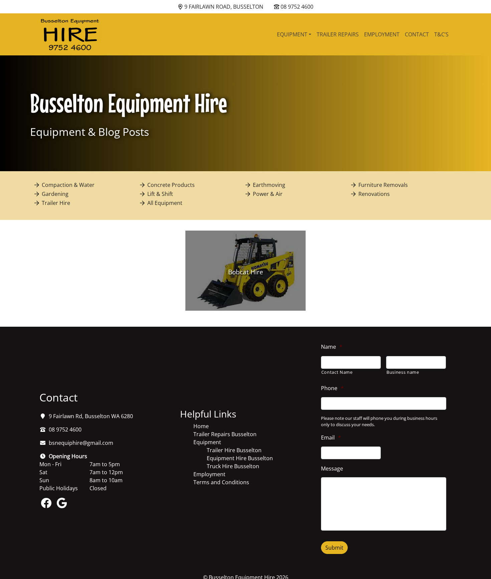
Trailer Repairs (338, 34)
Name (331, 346)
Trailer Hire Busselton (234, 450)
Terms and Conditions (221, 482)
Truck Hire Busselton (233, 466)
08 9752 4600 (297, 6)
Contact (417, 34)
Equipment (292, 34)
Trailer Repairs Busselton (225, 434)
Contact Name (337, 372)
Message (332, 468)
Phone (332, 388)
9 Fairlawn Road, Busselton (223, 6)
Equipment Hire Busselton (240, 458)
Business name (402, 372)
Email (331, 437)
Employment (381, 34)
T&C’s (441, 34)
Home (201, 426)
